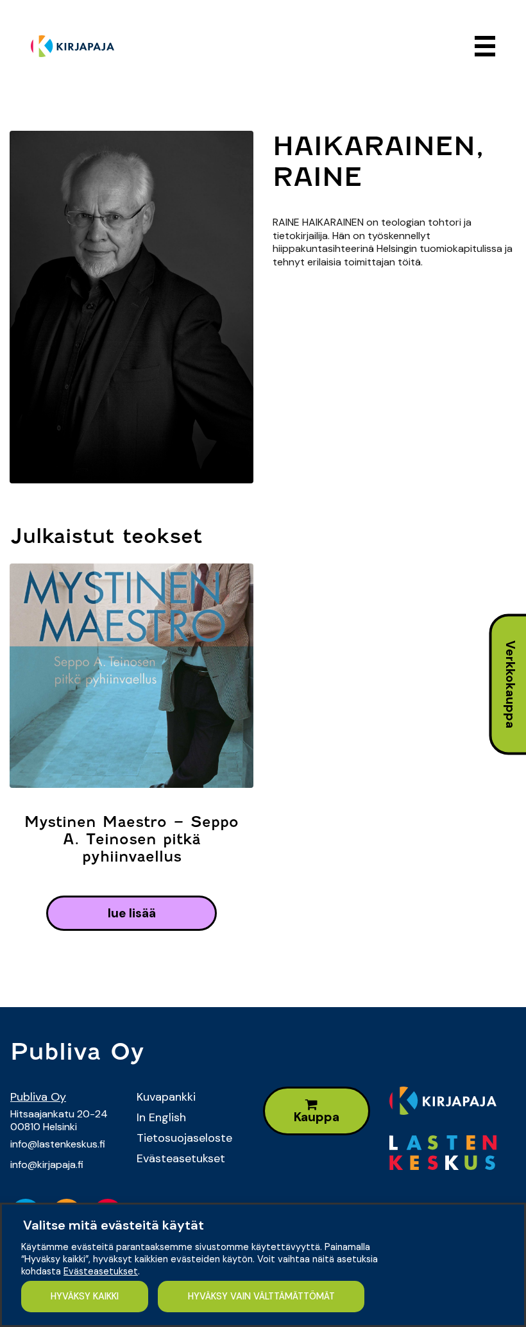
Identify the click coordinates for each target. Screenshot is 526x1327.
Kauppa (316, 1117)
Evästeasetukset (181, 1158)
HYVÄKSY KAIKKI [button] (85, 1296)
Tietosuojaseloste (184, 1138)
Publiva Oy (38, 1097)
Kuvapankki (166, 1097)
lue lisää (132, 913)
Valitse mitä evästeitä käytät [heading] (113, 1225)
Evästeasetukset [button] (101, 1271)
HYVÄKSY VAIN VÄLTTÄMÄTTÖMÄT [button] (261, 1296)
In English (161, 1117)
